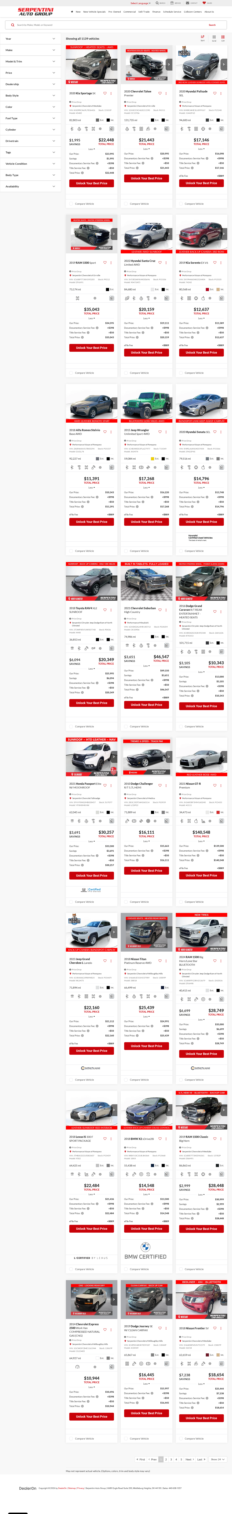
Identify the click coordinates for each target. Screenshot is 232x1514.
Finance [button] (156, 11)
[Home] (72, 11)
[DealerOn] (28, 1488)
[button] (114, 65)
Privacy (80, 1488)
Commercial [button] (129, 11)
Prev (153, 1459)
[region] (91, 165)
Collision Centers (193, 11)
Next (189, 1459)
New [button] (78, 11)
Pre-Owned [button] (114, 11)
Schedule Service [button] (172, 11)
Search (212, 25)
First (141, 1459)
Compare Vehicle (84, 203)
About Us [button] (209, 11)
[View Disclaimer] (100, 128)
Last (200, 1459)
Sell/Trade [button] (144, 11)
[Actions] (111, 93)
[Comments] (111, 129)
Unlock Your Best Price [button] (91, 183)
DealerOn (62, 1488)
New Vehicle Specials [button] (94, 11)
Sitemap (72, 1488)
